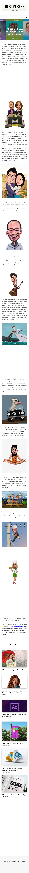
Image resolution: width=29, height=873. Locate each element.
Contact (14, 861)
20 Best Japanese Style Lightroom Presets (14, 670)
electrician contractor (15, 553)
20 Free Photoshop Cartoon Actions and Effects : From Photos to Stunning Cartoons (14, 692)
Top (15, 870)
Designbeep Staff (11, 34)
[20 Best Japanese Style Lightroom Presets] (14, 658)
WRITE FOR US (7, 861)
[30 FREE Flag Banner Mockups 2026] (14, 731)
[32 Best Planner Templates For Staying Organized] (14, 783)
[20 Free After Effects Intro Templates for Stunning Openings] (14, 706)
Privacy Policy (21, 861)
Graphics (14, 25)
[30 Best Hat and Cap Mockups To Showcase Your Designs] (14, 757)
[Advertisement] (14, 82)
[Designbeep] (14, 7)
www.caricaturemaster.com (16, 626)
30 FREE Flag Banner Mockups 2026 (12, 743)
